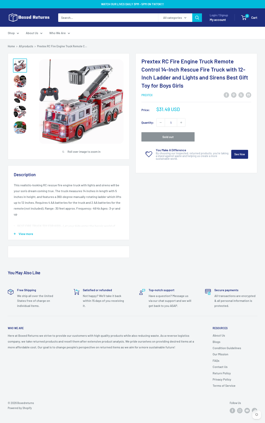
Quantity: (147, 122)
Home (11, 46)
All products (26, 46)
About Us (32, 33)
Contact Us (220, 367)
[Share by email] (248, 95)
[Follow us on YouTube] (247, 410)
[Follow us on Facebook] (232, 410)
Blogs (216, 342)
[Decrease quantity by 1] (161, 122)
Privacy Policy (222, 379)
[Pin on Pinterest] (233, 95)
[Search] (197, 17)
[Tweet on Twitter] (241, 95)
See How (239, 154)
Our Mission (220, 354)
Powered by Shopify (20, 408)
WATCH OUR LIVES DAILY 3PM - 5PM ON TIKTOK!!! (132, 4)
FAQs (216, 360)
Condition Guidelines (227, 348)
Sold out (168, 137)
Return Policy (222, 373)
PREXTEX (146, 95)
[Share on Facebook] (226, 95)
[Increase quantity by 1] (181, 122)
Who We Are (57, 33)
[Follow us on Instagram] (239, 410)
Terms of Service (224, 385)
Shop (11, 33)
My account (218, 20)
